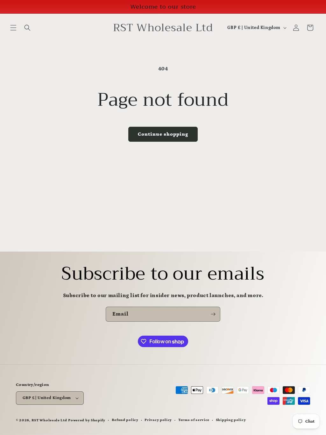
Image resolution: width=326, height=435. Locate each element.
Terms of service (193, 420)
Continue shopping (163, 134)
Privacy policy (158, 420)
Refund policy (125, 420)
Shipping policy (231, 420)
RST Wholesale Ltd (49, 420)
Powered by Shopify (86, 420)
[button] (13, 28)
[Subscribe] (213, 314)
